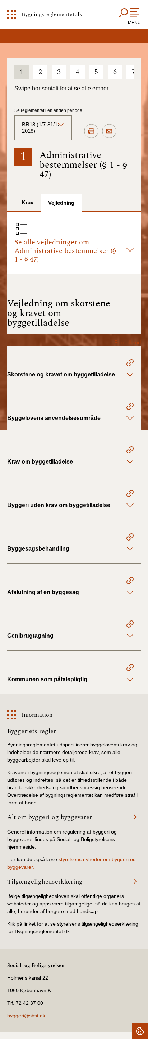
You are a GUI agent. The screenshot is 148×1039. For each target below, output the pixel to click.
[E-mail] (109, 131)
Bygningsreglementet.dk (52, 14)
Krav (27, 202)
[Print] (91, 131)
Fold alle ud (127, 342)
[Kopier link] (130, 364)
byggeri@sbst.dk (26, 1015)
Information (37, 714)
